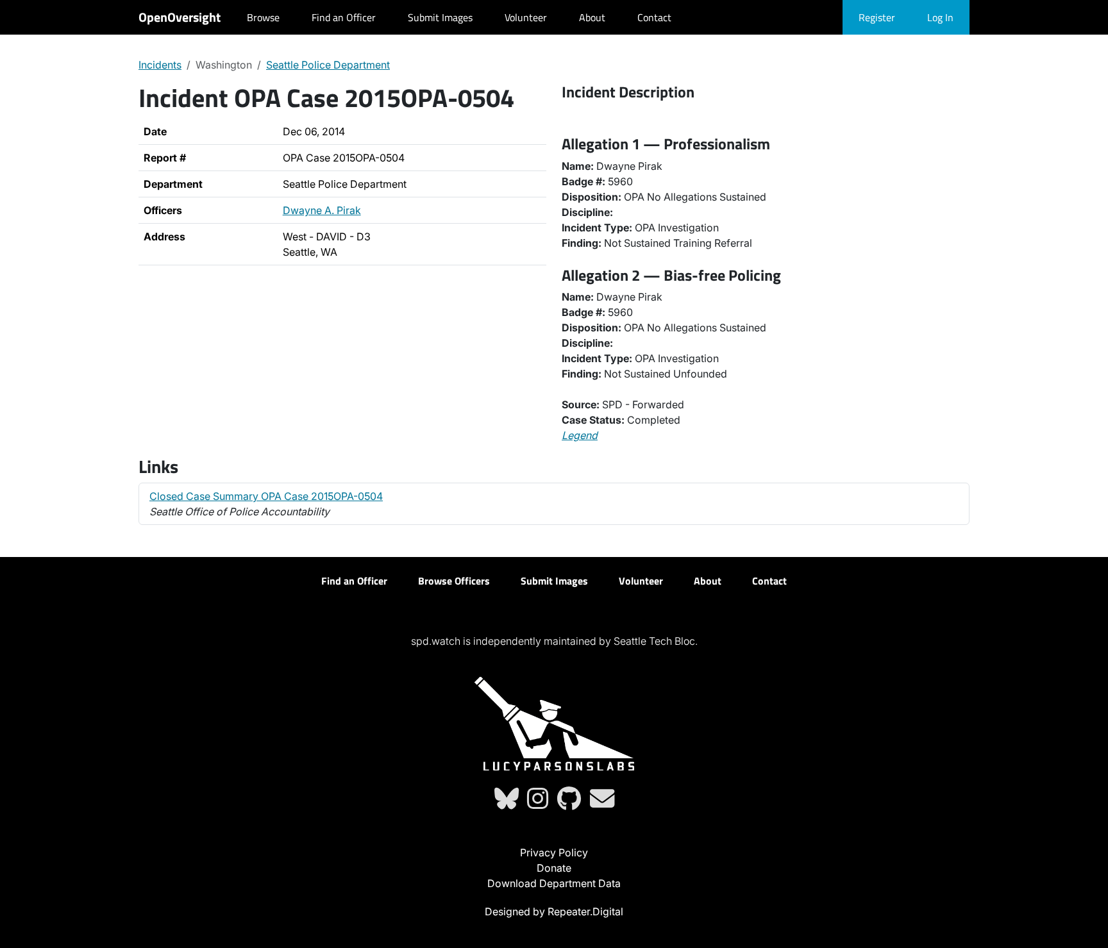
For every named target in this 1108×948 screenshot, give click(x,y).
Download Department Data (554, 883)
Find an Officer (344, 17)
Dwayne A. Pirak (322, 210)
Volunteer (526, 17)
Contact (654, 17)
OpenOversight (179, 17)
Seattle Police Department (328, 64)
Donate (554, 867)
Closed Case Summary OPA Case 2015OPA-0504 (266, 496)
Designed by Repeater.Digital (554, 911)
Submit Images (440, 17)
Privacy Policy (554, 852)
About (592, 17)
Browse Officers (454, 580)
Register (877, 17)
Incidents (159, 64)
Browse (263, 17)
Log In (940, 17)
